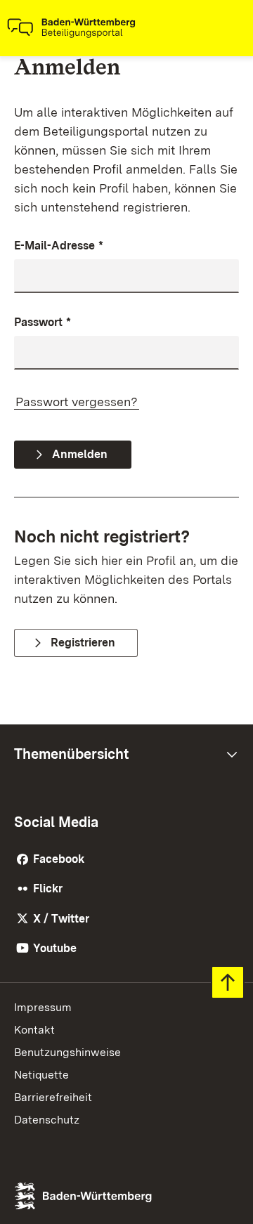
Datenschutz (46, 1119)
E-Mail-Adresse (58, 245)
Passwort (42, 322)
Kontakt (34, 1029)
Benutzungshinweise (67, 1052)
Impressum (43, 1007)
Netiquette (41, 1074)
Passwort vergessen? (76, 401)
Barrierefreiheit (53, 1097)
